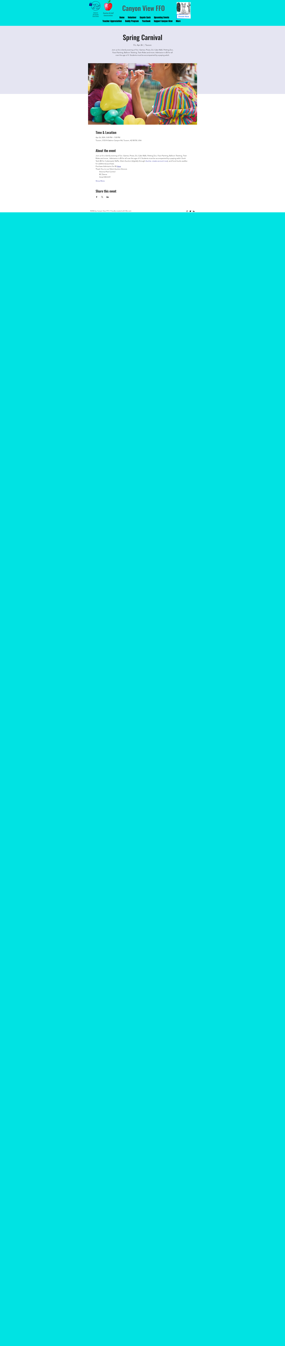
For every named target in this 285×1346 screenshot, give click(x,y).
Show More (100, 181)
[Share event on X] (102, 197)
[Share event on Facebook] (97, 197)
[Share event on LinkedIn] (108, 197)
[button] (90, 4)
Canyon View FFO (143, 8)
